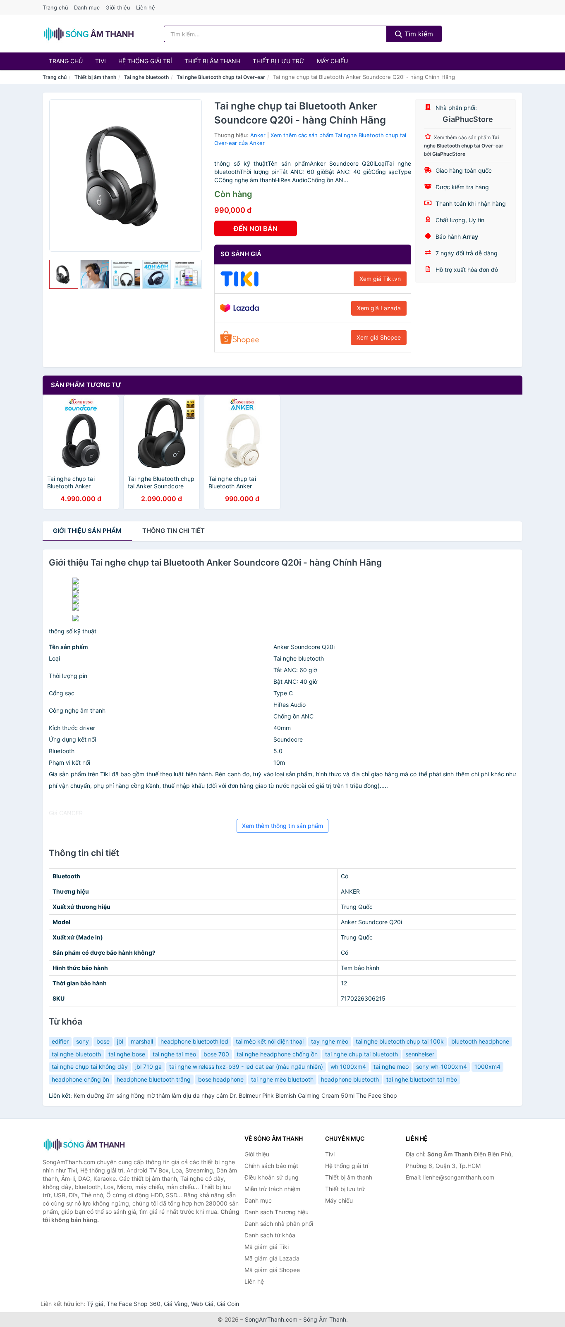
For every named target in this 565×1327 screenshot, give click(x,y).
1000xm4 (487, 1066)
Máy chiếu (332, 60)
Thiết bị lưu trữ (278, 60)
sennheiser (419, 1054)
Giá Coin (228, 1303)
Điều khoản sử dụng (271, 1177)
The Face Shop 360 (133, 1303)
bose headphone (221, 1079)
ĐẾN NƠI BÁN (256, 228)
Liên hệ (145, 7)
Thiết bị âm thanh (212, 60)
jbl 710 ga (148, 1066)
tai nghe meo (391, 1066)
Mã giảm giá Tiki (266, 1246)
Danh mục (87, 7)
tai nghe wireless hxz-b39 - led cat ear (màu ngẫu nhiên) (246, 1066)
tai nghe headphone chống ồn (277, 1054)
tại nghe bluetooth (76, 1054)
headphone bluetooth (350, 1079)
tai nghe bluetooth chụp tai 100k (400, 1041)
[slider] (63, 274)
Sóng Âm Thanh (324, 1319)
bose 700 (216, 1054)
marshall (142, 1041)
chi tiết (173, 531)
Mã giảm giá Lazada (271, 1258)
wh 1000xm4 (348, 1066)
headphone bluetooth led (194, 1041)
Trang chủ (55, 7)
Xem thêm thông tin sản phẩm (282, 825)
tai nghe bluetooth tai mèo (421, 1079)
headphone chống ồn (80, 1079)
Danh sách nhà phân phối (278, 1223)
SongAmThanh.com (271, 1319)
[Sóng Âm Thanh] (84, 1144)
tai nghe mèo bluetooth (282, 1079)
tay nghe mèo (329, 1041)
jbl (120, 1041)
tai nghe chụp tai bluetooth (361, 1054)
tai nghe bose (126, 1054)
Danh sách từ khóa (269, 1235)
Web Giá (202, 1303)
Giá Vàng (176, 1303)
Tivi (100, 60)
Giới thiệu (117, 7)
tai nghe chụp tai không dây (90, 1066)
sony (82, 1041)
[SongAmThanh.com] (88, 34)
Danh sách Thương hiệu (276, 1211)
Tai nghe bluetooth (146, 77)
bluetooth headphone (480, 1041)
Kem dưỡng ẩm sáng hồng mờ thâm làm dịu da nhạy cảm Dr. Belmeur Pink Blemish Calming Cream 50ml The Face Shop (235, 1095)
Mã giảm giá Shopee (272, 1269)
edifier (60, 1041)
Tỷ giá (95, 1303)
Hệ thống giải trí (145, 60)
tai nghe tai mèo (174, 1054)
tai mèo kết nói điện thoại (270, 1041)
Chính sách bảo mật (271, 1165)
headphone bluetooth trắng (154, 1079)
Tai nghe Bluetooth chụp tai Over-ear (221, 77)
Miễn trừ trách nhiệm (272, 1188)
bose (103, 1041)
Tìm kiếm (417, 34)
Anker (258, 135)
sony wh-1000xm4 (441, 1066)
